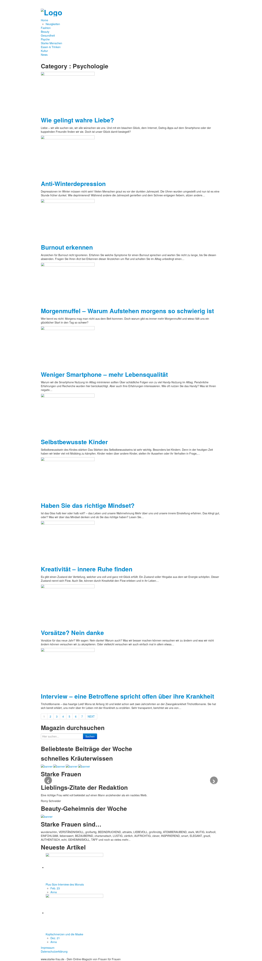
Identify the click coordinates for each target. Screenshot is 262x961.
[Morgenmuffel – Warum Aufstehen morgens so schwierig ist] (68, 283)
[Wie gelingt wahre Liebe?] (68, 92)
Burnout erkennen (67, 247)
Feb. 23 (55, 888)
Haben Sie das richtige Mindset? (87, 505)
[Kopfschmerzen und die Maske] (74, 913)
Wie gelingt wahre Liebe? (77, 120)
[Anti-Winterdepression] (68, 156)
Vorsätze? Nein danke (72, 632)
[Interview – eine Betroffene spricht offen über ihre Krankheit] (68, 669)
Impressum (47, 948)
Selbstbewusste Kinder (74, 441)
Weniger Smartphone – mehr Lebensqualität (104, 374)
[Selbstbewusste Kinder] (68, 414)
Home (45, 20)
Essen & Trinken (51, 47)
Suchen (90, 736)
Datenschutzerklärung (54, 951)
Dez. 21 (55, 938)
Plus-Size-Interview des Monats (65, 884)
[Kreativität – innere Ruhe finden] (68, 541)
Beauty (45, 32)
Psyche (45, 39)
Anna (53, 892)
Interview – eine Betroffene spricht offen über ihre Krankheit (127, 696)
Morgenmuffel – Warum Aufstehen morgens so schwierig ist (127, 310)
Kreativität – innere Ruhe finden (86, 569)
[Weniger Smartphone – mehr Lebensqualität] (68, 347)
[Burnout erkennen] (68, 220)
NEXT (91, 716)
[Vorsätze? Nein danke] (68, 605)
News (44, 55)
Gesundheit (48, 35)
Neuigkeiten (53, 24)
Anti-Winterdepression (73, 183)
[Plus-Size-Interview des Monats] (74, 867)
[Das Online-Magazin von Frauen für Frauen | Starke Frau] (51, 11)
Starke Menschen (51, 43)
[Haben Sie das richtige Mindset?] (68, 478)
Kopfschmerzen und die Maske (64, 934)
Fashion (46, 28)
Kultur (44, 51)
